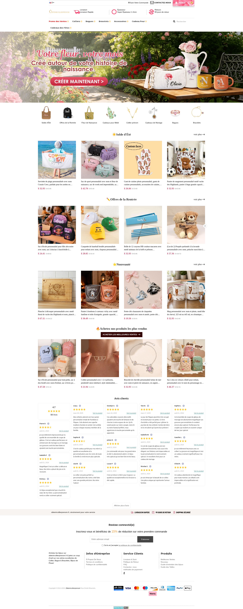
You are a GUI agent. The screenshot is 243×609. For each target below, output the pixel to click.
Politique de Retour (131, 562)
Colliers (76, 21)
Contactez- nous (130, 567)
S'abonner (145, 539)
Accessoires (120, 21)
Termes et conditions (94, 562)
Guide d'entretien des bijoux (172, 564)
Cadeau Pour (138, 21)
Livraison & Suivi (130, 559)
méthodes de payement (132, 570)
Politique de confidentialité (96, 564)
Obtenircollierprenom (73, 588)
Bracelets (104, 21)
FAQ (125, 564)
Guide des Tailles (167, 567)
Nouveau (164, 562)
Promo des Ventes (58, 21)
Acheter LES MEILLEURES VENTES (120, 334)
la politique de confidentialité (130, 545)
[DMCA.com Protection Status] (121, 607)
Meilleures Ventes (168, 559)
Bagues (90, 21)
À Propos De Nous (93, 559)
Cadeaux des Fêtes (60, 28)
